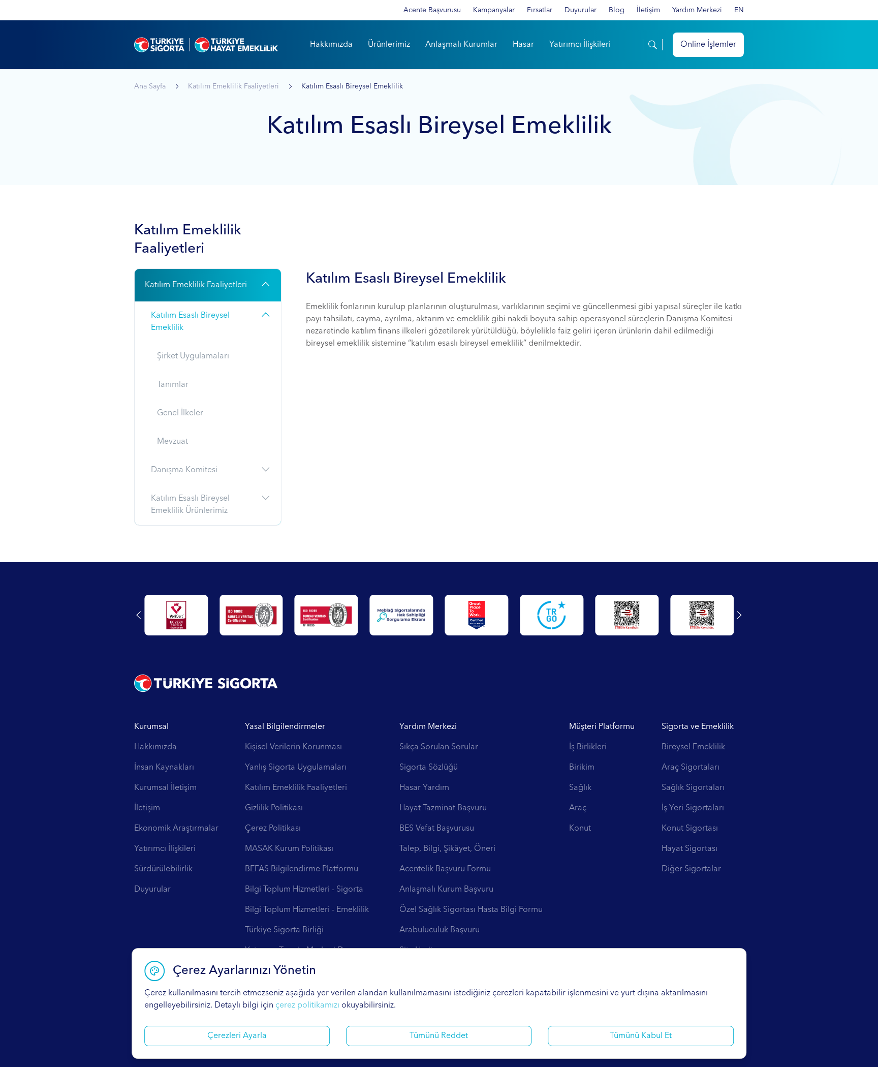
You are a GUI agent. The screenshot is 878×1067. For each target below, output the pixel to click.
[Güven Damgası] (551, 615)
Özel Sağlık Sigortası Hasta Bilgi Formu (471, 910)
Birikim (581, 768)
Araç (577, 808)
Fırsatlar (539, 10)
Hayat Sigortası (689, 849)
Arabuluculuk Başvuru (439, 930)
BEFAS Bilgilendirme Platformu (301, 869)
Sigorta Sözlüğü (428, 768)
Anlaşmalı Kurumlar (461, 45)
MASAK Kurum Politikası (289, 849)
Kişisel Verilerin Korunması (293, 747)
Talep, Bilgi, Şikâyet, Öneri (447, 849)
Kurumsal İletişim (165, 788)
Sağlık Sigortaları (693, 788)
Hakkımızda (331, 45)
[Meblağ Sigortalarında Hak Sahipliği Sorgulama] (401, 615)
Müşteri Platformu (602, 727)
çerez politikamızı (307, 1005)
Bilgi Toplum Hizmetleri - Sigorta (304, 890)
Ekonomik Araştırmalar (176, 829)
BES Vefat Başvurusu (436, 829)
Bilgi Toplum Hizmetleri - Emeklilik (307, 910)
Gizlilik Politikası (274, 808)
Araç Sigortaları (690, 768)
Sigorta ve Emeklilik (698, 727)
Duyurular (581, 10)
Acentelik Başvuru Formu (445, 869)
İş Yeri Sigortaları (693, 808)
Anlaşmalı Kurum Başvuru (446, 890)
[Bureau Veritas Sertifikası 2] (326, 615)
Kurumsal (151, 727)
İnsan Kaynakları (164, 768)
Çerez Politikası (273, 829)
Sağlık (580, 788)
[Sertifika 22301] (176, 615)
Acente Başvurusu (432, 10)
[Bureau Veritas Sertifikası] (251, 615)
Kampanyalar (494, 10)
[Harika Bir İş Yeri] (477, 615)
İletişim (648, 10)
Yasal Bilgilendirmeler (285, 727)
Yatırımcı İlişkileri (580, 45)
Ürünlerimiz (389, 45)
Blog (616, 10)
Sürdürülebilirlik (163, 869)
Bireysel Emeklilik (693, 747)
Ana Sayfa (150, 86)
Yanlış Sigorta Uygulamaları (296, 768)
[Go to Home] (206, 44)
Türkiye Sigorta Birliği (284, 930)
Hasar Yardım (424, 788)
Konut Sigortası (690, 829)
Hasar (523, 45)
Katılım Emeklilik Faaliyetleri (233, 86)
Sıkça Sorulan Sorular (438, 747)
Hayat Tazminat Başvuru (443, 808)
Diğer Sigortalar (691, 869)
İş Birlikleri (588, 747)
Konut (580, 829)
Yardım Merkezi (697, 10)
